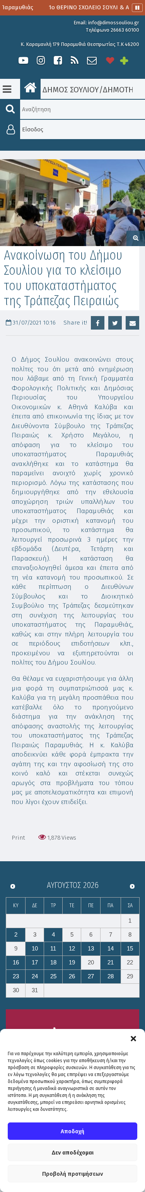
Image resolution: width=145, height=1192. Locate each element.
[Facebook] (57, 60)
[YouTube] (23, 60)
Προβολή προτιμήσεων (72, 1173)
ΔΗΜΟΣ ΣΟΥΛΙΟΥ (70, 89)
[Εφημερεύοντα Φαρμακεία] (129, 60)
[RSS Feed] (74, 60)
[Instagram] (40, 60)
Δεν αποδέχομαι (73, 1152)
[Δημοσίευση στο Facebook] (97, 323)
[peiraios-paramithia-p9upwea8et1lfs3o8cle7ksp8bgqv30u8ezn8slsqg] (72, 202)
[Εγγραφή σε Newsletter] (92, 60)
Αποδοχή (72, 1131)
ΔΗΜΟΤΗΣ (120, 89)
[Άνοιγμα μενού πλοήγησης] (7, 89)
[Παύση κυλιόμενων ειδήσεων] (137, 7)
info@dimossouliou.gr (113, 23)
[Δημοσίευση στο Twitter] (115, 323)
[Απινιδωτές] (110, 60)
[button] (133, 1038)
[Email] (132, 323)
